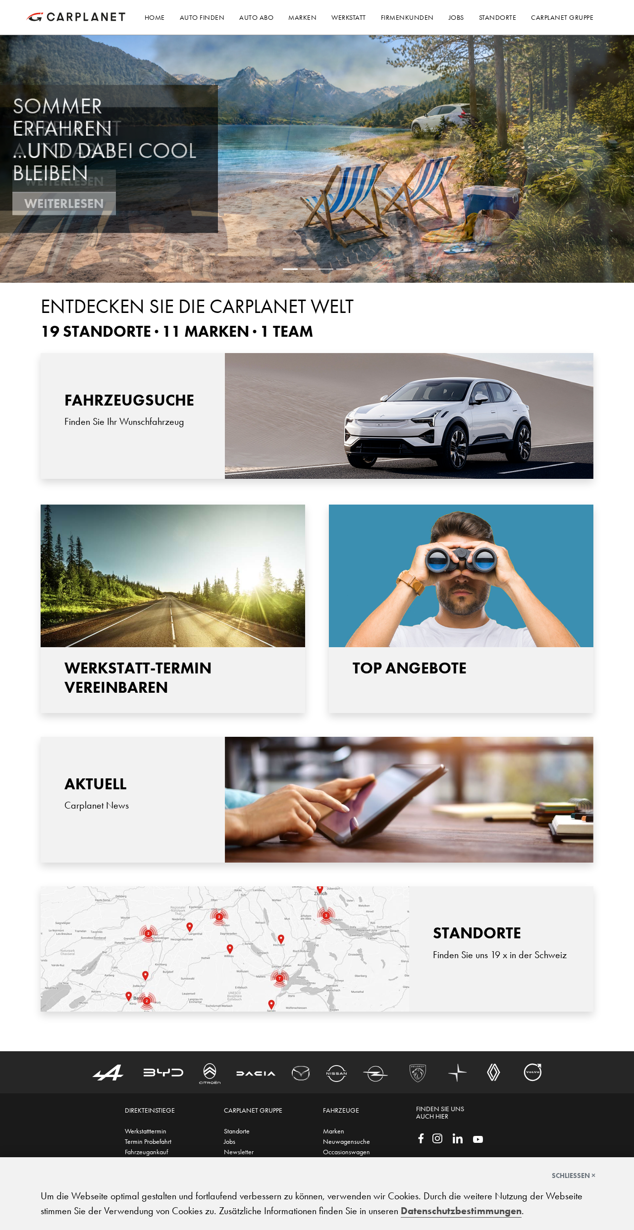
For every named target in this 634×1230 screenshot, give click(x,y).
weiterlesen (64, 203)
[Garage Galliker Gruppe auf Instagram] (437, 1137)
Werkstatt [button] (348, 17)
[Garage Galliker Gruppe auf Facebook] (421, 1137)
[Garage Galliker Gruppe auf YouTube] (478, 1138)
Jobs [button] (456, 17)
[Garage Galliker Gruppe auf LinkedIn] (458, 1137)
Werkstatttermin (145, 1131)
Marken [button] (302, 17)
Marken (333, 1131)
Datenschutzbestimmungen (461, 1210)
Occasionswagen (346, 1151)
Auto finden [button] (202, 17)
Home (155, 17)
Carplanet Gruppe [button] (562, 17)
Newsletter (239, 1151)
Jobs (229, 1141)
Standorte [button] (498, 17)
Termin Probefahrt (148, 1141)
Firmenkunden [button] (407, 17)
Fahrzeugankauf (146, 1151)
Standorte (237, 1131)
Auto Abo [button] (256, 17)
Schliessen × (573, 1175)
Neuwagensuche (346, 1141)
